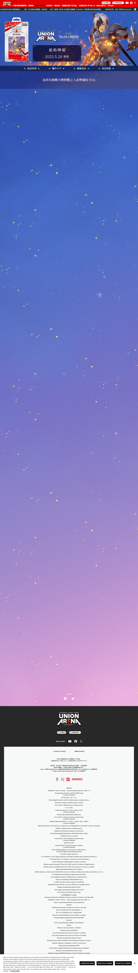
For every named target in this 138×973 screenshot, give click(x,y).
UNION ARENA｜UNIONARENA (7, 3)
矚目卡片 (56, 68)
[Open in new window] (86, 5)
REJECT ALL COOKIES (105, 963)
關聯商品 (81, 68)
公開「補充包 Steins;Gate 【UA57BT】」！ (99, 9)
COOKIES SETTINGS (60, 751)
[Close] (135, 963)
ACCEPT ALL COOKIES (123, 963)
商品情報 (106, 68)
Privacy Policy (15, 971)
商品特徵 (31, 68)
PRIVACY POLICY (80, 751)
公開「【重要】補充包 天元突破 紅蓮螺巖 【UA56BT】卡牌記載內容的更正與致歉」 (46, 9)
